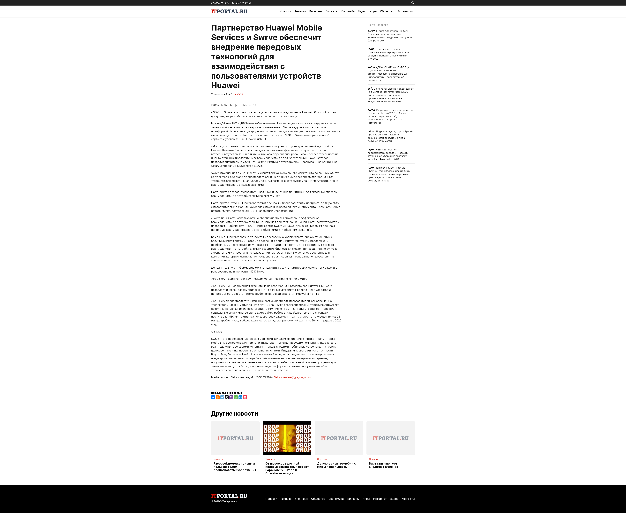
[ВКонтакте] (213, 397)
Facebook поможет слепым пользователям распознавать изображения (235, 467)
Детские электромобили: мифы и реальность (336, 465)
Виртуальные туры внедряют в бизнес (383, 465)
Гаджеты (332, 11)
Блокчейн (348, 11)
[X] (227, 397)
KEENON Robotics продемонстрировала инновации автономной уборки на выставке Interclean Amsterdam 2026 (388, 154)
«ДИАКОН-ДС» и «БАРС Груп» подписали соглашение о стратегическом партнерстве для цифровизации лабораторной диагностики (389, 74)
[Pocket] (245, 397)
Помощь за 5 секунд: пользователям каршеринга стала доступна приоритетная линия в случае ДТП (388, 53)
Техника (300, 11)
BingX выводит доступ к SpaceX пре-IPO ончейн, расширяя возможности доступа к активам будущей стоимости (390, 136)
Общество (387, 11)
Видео (362, 11)
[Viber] (231, 397)
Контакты (408, 498)
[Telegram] (222, 397)
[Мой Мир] (240, 397)
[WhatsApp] (236, 397)
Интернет (315, 11)
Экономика (405, 11)
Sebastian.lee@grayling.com (292, 377)
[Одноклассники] (218, 397)
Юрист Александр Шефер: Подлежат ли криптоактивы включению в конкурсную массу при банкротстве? (390, 35)
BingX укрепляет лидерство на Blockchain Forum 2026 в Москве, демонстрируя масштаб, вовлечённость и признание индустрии (390, 116)
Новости (285, 11)
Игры (373, 11)
